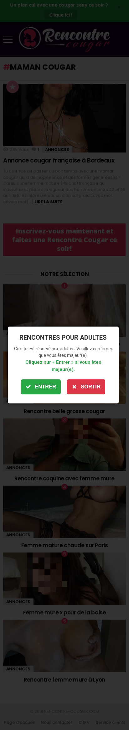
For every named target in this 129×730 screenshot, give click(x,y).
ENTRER (45, 387)
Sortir (91, 387)
